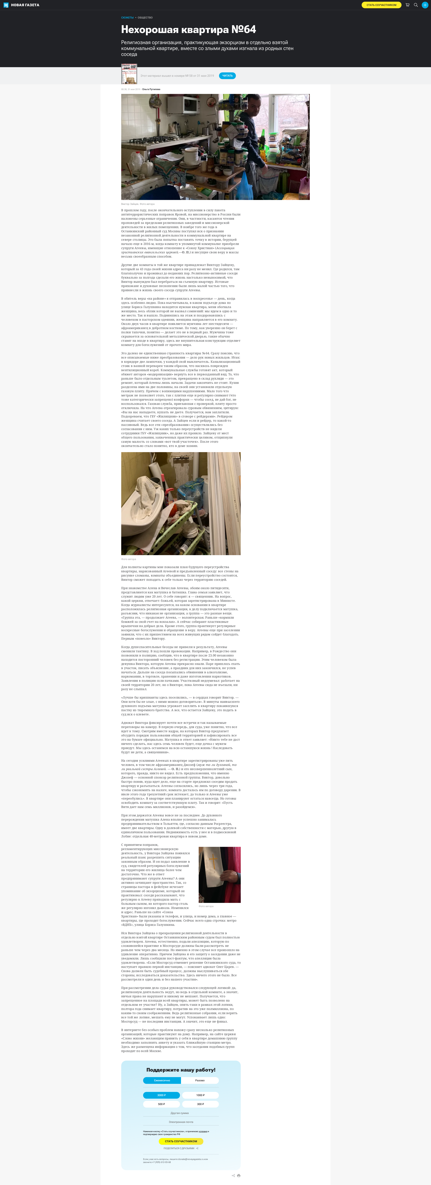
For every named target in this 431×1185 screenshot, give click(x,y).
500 (160, 1104)
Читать (227, 75)
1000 (199, 1095)
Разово (200, 1080)
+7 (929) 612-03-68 (161, 1162)
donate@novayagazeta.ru (191, 1159)
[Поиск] (416, 5)
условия (203, 1131)
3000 (160, 1095)
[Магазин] (407, 5)
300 (199, 1104)
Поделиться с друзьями (179, 1148)
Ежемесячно (162, 1080)
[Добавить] (425, 5)
